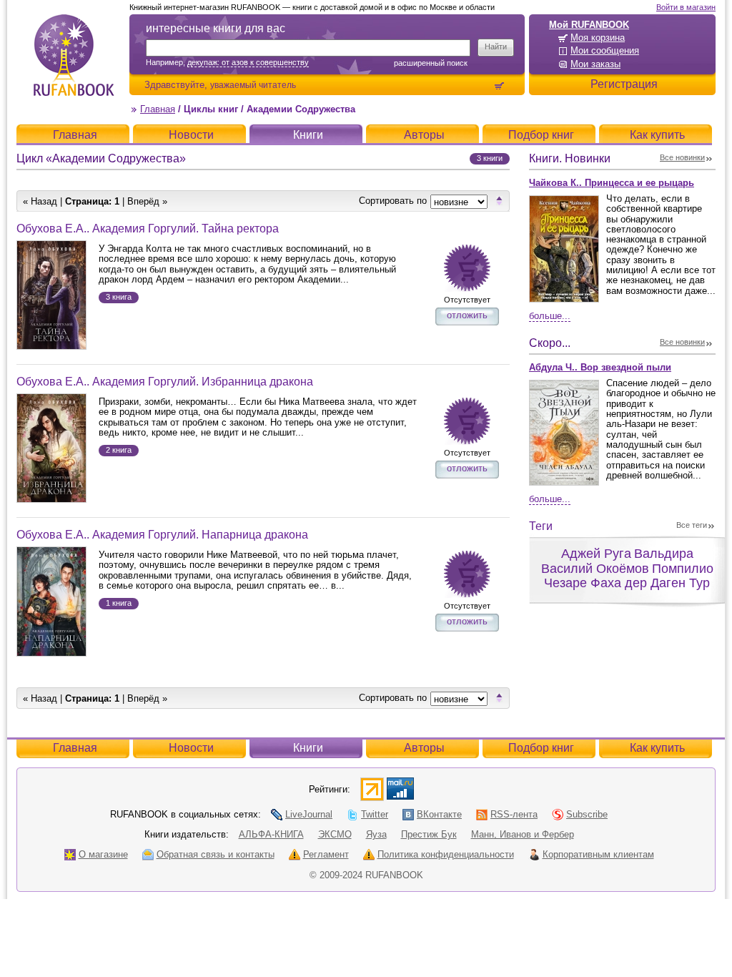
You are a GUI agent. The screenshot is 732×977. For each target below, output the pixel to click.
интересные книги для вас (215, 28)
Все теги (691, 525)
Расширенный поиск (431, 63)
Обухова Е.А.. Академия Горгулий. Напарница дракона (162, 535)
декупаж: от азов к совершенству (248, 62)
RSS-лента (514, 814)
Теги (541, 526)
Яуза (376, 834)
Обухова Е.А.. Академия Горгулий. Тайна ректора (147, 228)
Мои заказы (595, 64)
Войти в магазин (686, 7)
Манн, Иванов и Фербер (522, 834)
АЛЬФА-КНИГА (271, 834)
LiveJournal (308, 814)
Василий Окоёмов (595, 568)
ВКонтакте (439, 814)
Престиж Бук (429, 834)
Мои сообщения (604, 50)
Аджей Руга (596, 553)
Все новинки (682, 157)
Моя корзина (597, 37)
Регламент (326, 854)
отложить (467, 315)
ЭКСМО (335, 834)
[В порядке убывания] (499, 200)
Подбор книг (541, 135)
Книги (308, 135)
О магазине (103, 854)
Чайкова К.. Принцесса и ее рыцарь (611, 182)
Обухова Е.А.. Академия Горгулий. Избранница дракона (164, 381)
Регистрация (624, 84)
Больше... (549, 315)
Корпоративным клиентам (598, 854)
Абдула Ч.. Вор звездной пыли (600, 367)
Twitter (374, 814)
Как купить (657, 135)
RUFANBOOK (73, 55)
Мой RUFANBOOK (589, 24)
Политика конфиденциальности (445, 854)
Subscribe (587, 814)
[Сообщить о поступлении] (467, 268)
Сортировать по (393, 200)
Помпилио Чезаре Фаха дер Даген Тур (628, 576)
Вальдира (663, 553)
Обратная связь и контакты (215, 854)
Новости (191, 135)
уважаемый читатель (253, 84)
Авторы (424, 135)
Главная (157, 109)
